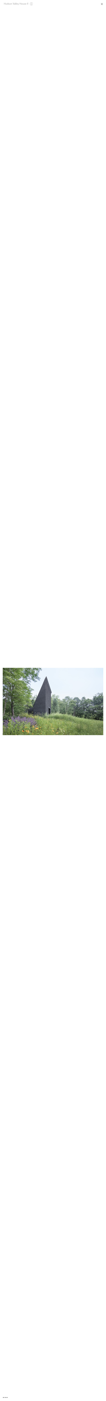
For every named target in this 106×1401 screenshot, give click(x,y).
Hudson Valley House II (16, 4)
